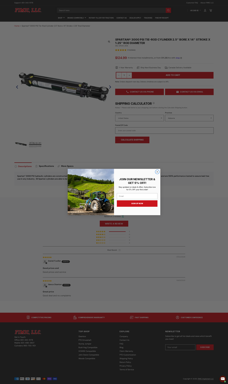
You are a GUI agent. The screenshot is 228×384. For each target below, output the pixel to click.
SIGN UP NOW (137, 203)
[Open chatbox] (222, 379)
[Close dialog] (157, 172)
